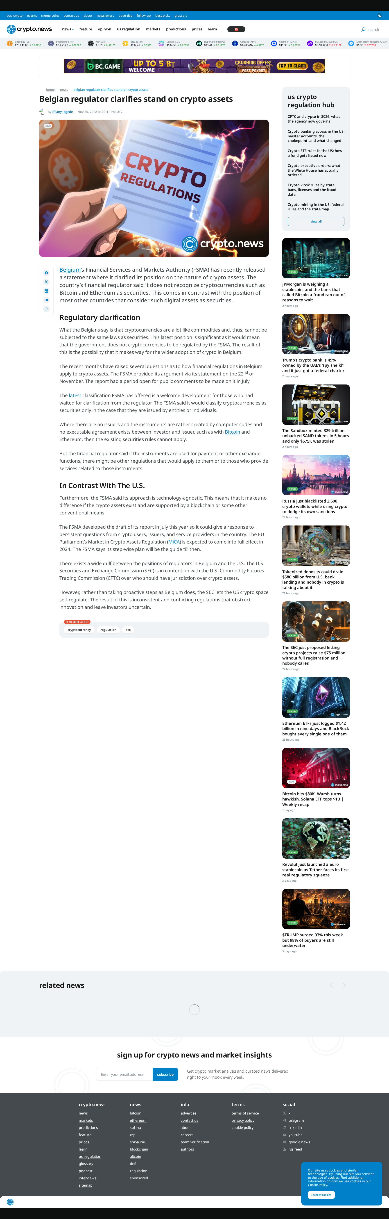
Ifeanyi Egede (62, 111)
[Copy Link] (46, 309)
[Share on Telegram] (46, 300)
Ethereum (138, 1120)
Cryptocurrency (79, 630)
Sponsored (139, 1178)
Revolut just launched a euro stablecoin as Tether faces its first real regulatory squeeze (315, 870)
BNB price (137, 43)
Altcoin (135, 1156)
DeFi (133, 1163)
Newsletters (105, 15)
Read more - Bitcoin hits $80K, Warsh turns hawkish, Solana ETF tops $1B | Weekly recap (316, 768)
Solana (135, 1127)
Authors (187, 1149)
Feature (85, 29)
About (88, 15)
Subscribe (165, 1074)
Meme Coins (50, 15)
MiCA (174, 542)
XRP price (102, 43)
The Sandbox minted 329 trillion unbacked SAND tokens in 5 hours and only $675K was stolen (315, 436)
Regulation (108, 630)
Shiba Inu (137, 1141)
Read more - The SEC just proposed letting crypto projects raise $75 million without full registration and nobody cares (316, 621)
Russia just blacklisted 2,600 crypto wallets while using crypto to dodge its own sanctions (314, 506)
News (66, 29)
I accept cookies (321, 1195)
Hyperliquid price (210, 43)
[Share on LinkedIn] (46, 291)
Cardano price (248, 43)
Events (32, 15)
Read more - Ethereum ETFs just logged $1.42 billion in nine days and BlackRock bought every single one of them (316, 697)
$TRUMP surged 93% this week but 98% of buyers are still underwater (312, 940)
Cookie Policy (242, 1127)
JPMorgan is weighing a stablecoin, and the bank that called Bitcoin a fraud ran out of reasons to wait (313, 291)
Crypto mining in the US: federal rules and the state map (316, 207)
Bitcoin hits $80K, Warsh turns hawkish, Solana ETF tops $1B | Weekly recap (313, 799)
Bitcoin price (24, 43)
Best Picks (162, 15)
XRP (133, 1134)
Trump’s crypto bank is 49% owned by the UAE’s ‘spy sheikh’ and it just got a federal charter (313, 365)
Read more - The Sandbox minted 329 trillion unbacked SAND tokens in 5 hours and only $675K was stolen (316, 404)
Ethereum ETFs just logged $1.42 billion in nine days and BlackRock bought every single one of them (315, 729)
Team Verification (195, 1141)
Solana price (173, 43)
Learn (212, 29)
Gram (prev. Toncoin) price (367, 43)
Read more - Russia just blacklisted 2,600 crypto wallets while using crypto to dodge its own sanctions (316, 475)
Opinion (104, 29)
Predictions (176, 29)
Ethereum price (64, 43)
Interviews (87, 1178)
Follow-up (144, 15)
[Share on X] (46, 282)
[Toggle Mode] (379, 15)
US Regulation (128, 29)
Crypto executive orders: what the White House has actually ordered (314, 170)
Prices (197, 29)
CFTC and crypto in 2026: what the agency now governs (314, 119)
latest (75, 395)
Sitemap (85, 1185)
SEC (128, 630)
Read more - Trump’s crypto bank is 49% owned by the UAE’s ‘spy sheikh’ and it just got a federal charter (316, 334)
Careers (187, 1134)
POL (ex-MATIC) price (324, 43)
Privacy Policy (243, 1120)
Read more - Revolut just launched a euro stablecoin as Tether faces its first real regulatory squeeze (316, 838)
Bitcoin (232, 432)
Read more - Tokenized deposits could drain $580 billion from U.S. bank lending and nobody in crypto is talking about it (316, 545)
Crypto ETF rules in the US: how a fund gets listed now (315, 153)
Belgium (70, 269)
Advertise (125, 15)
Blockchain (139, 1149)
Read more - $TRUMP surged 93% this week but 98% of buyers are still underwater (316, 909)
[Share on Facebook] (46, 273)
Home (50, 89)
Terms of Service (245, 1113)
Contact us (71, 15)
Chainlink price (285, 43)
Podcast (85, 1170)
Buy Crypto (15, 15)
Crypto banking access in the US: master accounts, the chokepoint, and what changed (316, 136)
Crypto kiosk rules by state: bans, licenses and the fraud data (312, 189)
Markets (153, 29)
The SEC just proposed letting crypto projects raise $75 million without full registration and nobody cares (313, 655)
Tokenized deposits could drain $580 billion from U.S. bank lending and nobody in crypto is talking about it (313, 579)
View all (316, 221)
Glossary (181, 15)
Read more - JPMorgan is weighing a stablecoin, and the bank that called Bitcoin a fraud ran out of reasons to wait (316, 258)
